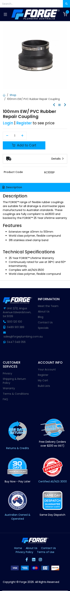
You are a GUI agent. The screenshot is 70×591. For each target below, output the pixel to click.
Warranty (9, 388)
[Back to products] (59, 105)
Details (56, 159)
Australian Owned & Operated (17, 517)
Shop (13, 95)
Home (18, 548)
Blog (40, 317)
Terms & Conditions (16, 394)
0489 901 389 (15, 327)
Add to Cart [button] (26, 145)
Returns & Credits (17, 448)
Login (8, 123)
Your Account (47, 369)
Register (24, 123)
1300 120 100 (14, 322)
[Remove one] (7, 136)
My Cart (43, 380)
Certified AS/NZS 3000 (52, 481)
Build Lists (44, 386)
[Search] (66, 4)
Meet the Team (48, 306)
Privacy (7, 373)
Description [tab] (13, 187)
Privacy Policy (24, 552)
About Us (43, 311)
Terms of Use (45, 552)
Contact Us (45, 322)
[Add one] (22, 136)
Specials (43, 328)
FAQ (5, 399)
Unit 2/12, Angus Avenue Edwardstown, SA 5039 (17, 312)
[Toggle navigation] (5, 14)
